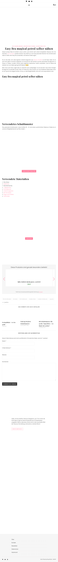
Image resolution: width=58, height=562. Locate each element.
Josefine (6, 302)
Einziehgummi (7, 189)
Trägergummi (7, 187)
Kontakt (14, 542)
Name (4, 341)
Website (4, 355)
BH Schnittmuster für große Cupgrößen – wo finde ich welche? (46, 324)
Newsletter (14, 546)
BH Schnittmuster (23, 299)
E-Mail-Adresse (6, 348)
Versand (41, 292)
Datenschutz (15, 549)
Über (13, 539)
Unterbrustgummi (8, 191)
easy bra (51, 299)
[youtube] (29, 1)
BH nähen (15, 299)
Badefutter (6, 184)
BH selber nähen (17, 46)
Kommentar (5, 361)
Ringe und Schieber (9, 194)
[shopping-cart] (26, 1)
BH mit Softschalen (7, 299)
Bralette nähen (32, 299)
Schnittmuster (41, 46)
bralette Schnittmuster (42, 299)
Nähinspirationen (29, 46)
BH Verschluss (7, 192)
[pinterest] (31, 1)
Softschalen (7, 196)
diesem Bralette (38, 60)
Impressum (15, 552)
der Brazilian (10, 53)
